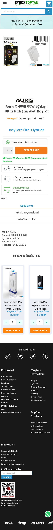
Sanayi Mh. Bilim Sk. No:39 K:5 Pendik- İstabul (9, 454)
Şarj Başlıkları (35, 20)
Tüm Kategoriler (38, 400)
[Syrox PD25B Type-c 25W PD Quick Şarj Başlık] (12, 282)
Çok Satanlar (37, 429)
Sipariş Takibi (7, 386)
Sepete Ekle (31, 150)
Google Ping (36, 397)
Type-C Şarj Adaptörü (28, 24)
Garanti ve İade (8, 389)
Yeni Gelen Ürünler (39, 422)
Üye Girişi (35, 384)
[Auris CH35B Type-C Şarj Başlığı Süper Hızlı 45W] (40, 282)
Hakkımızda (6, 376)
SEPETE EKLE (13, 330)
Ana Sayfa (17, 20)
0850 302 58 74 (8, 461)
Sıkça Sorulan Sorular (40, 432)
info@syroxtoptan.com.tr (12, 464)
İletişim (34, 380)
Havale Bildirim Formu (11, 412)
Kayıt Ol (34, 390)
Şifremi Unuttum (38, 387)
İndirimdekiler (37, 426)
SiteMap (34, 393)
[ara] (48, 11)
